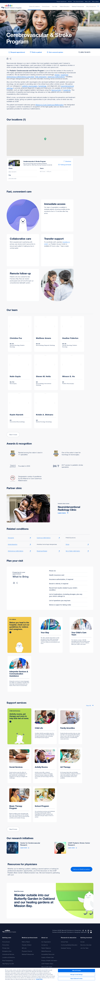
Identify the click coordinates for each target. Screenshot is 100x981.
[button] (45, 139)
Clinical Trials (64, 942)
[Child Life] (45, 726)
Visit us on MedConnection (81, 869)
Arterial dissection (12, 544)
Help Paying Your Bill (8, 963)
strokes (57, 74)
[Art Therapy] (70, 765)
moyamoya (64, 74)
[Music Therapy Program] (19, 804)
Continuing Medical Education (69, 945)
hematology (42, 86)
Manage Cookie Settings (76, 974)
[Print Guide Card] (14, 583)
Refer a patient (37, 52)
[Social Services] (19, 765)
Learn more (62, 513)
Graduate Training (66, 948)
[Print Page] (7, 59)
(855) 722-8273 (12, 171)
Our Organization (46, 942)
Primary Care (5, 948)
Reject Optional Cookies (76, 978)
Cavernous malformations (43, 537)
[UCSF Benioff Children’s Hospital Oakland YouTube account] (91, 932)
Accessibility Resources (47, 954)
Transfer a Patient (26, 945)
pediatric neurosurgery (29, 86)
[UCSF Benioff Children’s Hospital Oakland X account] (88, 932)
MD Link (24, 948)
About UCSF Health (46, 966)
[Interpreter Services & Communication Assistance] (19, 674)
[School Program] (45, 804)
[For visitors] (19, 635)
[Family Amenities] (70, 726)
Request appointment (18, 52)
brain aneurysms (40, 77)
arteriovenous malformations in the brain (20, 77)
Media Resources (46, 951)
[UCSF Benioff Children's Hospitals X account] (85, 931)
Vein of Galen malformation (73, 551)
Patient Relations (46, 948)
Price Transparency (7, 960)
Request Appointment (61, 1)
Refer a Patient (95, 1)
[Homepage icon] (13, 6)
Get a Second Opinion (78, 1)
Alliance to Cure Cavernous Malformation (49, 105)
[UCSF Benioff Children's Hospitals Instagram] (88, 931)
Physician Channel (27, 951)
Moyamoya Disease (42, 551)
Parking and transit (65, 165)
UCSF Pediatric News (47, 963)
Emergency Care (6, 951)
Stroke (67, 544)
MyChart (70, 1)
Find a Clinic (5, 945)
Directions (68, 161)
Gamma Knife (56, 90)
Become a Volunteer (85, 945)
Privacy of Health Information (49, 960)
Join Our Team (84, 948)
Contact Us (44, 945)
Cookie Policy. (39, 979)
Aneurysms (11, 537)
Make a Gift (87, 1)
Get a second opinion (56, 52)
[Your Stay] (51, 635)
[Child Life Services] (19, 726)
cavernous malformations (56, 77)
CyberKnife (67, 90)
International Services (8, 954)
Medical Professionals (28, 954)
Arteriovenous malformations (15, 551)
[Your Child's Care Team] (81, 635)
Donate (82, 942)
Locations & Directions (8, 957)
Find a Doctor (6, 942)
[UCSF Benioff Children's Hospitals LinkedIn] (91, 931)
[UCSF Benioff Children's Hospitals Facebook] (83, 931)
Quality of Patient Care (47, 957)
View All (88, 705)
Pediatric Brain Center (14, 31)
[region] (50, 974)
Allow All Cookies (76, 970)
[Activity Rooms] (45, 765)
